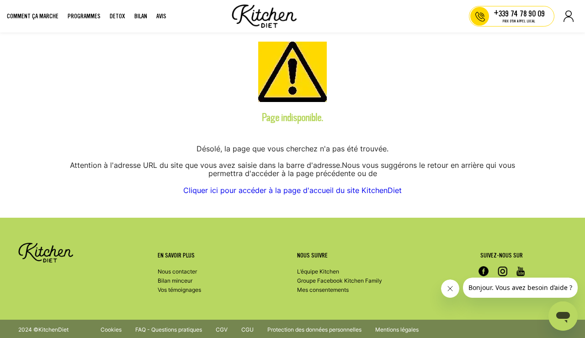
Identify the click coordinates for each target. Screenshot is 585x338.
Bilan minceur (175, 280)
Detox (117, 16)
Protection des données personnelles (314, 329)
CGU (247, 329)
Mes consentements (323, 289)
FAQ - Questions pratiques (168, 329)
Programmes (84, 16)
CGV (222, 329)
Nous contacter (177, 271)
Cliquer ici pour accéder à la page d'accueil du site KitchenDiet (292, 190)
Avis (161, 16)
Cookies (111, 329)
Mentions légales (397, 329)
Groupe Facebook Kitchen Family (339, 280)
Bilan (140, 16)
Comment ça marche (32, 16)
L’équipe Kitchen (318, 271)
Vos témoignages (179, 289)
